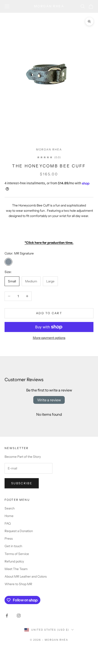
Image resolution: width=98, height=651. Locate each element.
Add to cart (49, 313)
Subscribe (21, 483)
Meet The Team (16, 569)
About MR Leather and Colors (26, 576)
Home (9, 516)
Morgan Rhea (49, 149)
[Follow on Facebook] (7, 615)
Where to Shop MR (18, 584)
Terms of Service (17, 554)
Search (10, 508)
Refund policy (14, 561)
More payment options (49, 338)
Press (9, 538)
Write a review (49, 400)
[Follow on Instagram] (18, 615)
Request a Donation (19, 531)
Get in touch (13, 546)
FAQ (8, 523)
